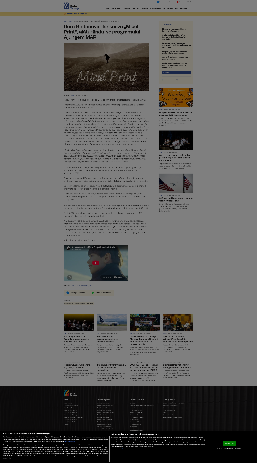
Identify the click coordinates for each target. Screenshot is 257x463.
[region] (128, 447)
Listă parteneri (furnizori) (119, 449)
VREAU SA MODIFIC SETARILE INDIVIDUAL (229, 448)
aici (69, 451)
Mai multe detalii (69, 441)
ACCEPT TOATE (229, 443)
